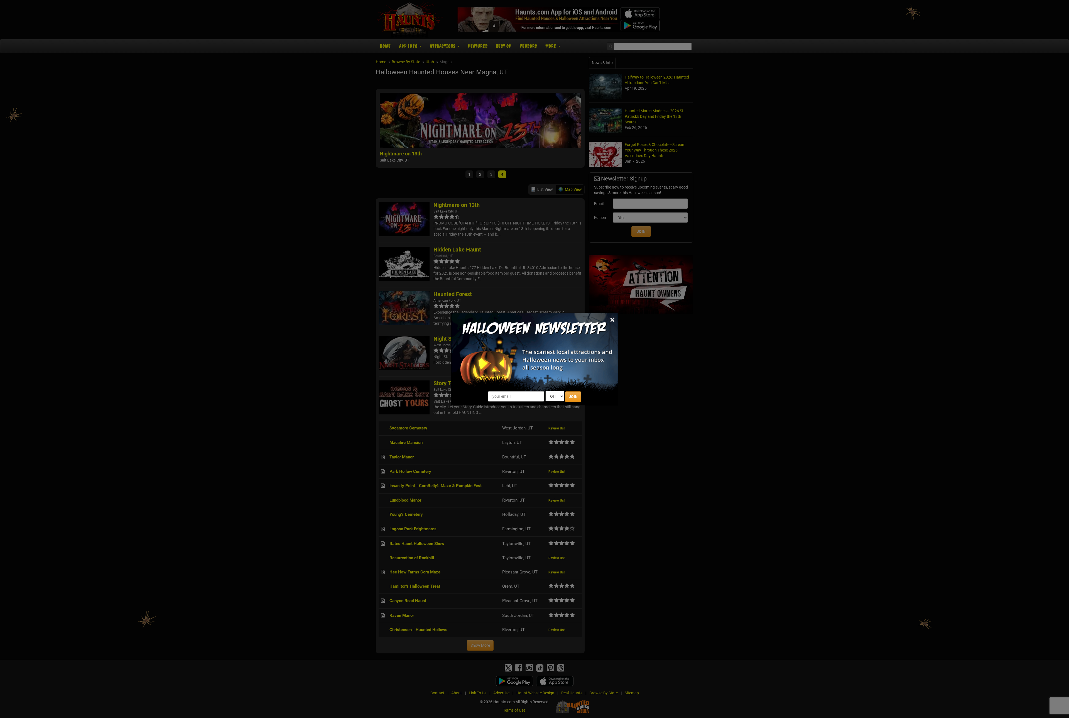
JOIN (573, 397)
